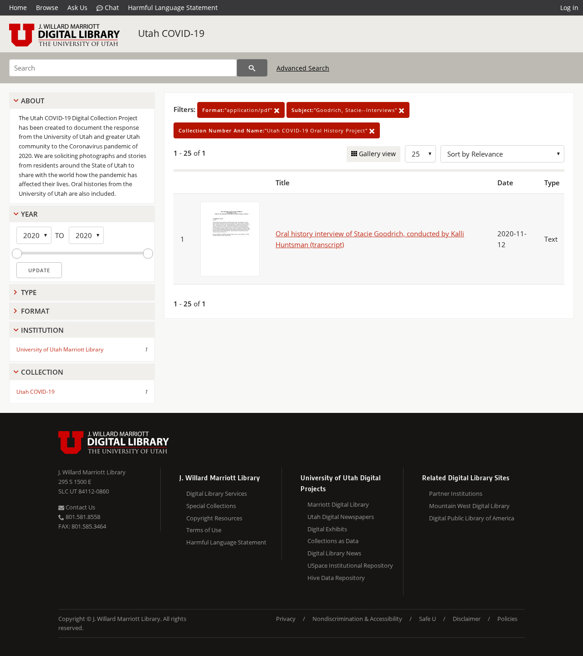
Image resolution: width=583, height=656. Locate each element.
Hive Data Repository (336, 578)
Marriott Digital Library (338, 504)
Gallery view (376, 153)
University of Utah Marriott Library (59, 349)
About (32, 100)
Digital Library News (334, 553)
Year (29, 214)
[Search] (252, 67)
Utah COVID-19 (171, 33)
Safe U (427, 619)
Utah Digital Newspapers (340, 517)
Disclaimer (467, 619)
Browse (47, 7)
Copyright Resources (214, 518)
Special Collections (211, 506)
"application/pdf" (238, 110)
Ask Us (77, 7)
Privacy (286, 619)
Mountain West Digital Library (469, 506)
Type (28, 292)
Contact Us (79, 507)
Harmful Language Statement (173, 7)
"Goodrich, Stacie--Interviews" (345, 110)
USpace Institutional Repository (350, 565)
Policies (507, 619)
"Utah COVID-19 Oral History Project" (274, 130)
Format (35, 310)
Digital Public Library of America (471, 518)
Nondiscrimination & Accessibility (357, 619)
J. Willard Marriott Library (92, 472)
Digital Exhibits (327, 529)
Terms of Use (203, 530)
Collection (42, 371)
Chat (111, 7)
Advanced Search (302, 68)
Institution (42, 330)
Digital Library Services (216, 493)
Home (18, 7)
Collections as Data (332, 541)
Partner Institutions (455, 493)
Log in (569, 7)
